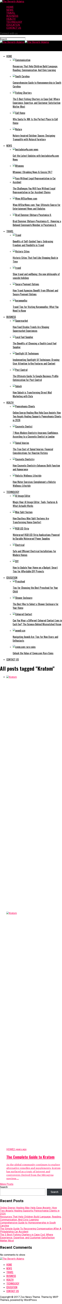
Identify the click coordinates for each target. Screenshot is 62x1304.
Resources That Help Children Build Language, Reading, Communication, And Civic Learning (30, 1218)
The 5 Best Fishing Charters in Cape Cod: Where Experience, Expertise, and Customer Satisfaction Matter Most (27, 1237)
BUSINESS (12, 15)
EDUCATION (13, 24)
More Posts (6, 1184)
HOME (10, 7)
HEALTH (10, 18)
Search (4, 1187)
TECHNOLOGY (14, 21)
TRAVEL (10, 12)
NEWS (9, 10)
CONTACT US (13, 27)
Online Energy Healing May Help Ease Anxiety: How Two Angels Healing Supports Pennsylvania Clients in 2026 (29, 1210)
